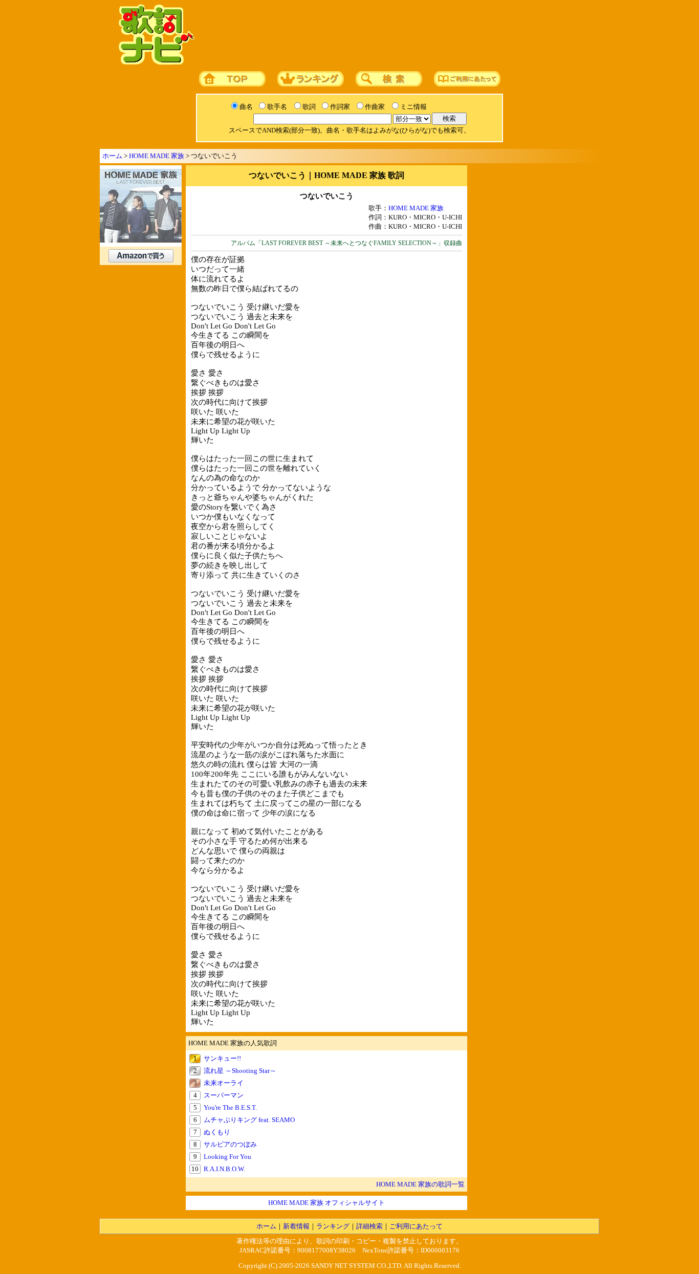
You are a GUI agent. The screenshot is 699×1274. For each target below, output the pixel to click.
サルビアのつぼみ (230, 1144)
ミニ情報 (413, 107)
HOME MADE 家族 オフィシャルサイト (326, 1202)
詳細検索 (369, 1226)
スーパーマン (224, 1095)
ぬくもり (217, 1132)
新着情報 (296, 1226)
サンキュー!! (222, 1058)
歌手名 (277, 107)
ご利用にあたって (416, 1226)
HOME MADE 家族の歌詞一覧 (420, 1184)
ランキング (333, 1226)
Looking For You (227, 1156)
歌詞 (309, 107)
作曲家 (375, 107)
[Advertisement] (394, 35)
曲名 (246, 107)
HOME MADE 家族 (156, 156)
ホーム (112, 156)
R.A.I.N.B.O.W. (224, 1169)
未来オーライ (224, 1083)
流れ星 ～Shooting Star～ (240, 1070)
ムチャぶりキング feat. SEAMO (249, 1120)
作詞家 (340, 107)
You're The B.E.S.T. (230, 1107)
